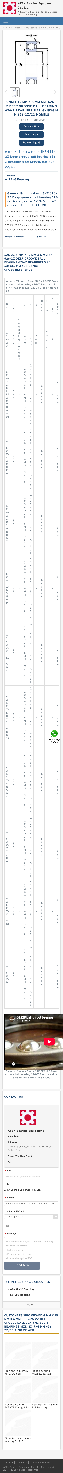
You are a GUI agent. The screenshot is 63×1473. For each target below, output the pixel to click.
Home (5, 28)
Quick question (15, 1211)
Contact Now (32, 126)
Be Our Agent (31, 142)
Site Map (34, 1462)
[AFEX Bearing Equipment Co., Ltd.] (9, 7)
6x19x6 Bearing (30, 28)
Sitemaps (45, 1462)
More (30, 1304)
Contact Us (21, 1462)
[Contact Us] (54, 736)
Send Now (22, 1265)
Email (9, 1171)
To (8, 1184)
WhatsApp (31, 134)
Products (15, 28)
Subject (10, 1197)
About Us (8, 1462)
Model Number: (14, 236)
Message (11, 1233)
